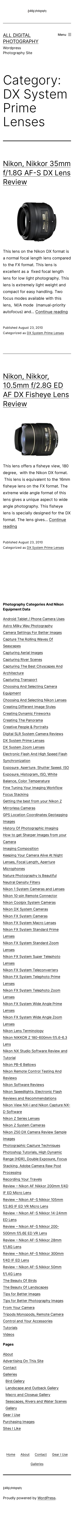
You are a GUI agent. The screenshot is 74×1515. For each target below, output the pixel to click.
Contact (10, 1368)
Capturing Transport (20, 680)
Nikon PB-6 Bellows (19, 1064)
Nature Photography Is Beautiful (30, 875)
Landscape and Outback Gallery (32, 1388)
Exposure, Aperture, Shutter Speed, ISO (36, 767)
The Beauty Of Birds (20, 1280)
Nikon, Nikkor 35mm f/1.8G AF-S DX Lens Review (37, 172)
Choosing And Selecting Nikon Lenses (35, 700)
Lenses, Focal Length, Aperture (29, 862)
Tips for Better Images (21, 1294)
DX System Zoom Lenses (24, 747)
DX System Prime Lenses (45, 333)
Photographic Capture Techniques (31, 1145)
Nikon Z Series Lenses (21, 1118)
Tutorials (10, 1328)
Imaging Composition (21, 848)
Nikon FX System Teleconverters (30, 970)
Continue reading (51, 311)
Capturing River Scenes (22, 659)
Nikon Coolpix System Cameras (29, 902)
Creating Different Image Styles (29, 707)
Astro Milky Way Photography (28, 626)
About (8, 1354)
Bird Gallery (15, 1381)
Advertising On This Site (23, 1361)
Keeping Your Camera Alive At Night (33, 855)
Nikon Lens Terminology (23, 1031)
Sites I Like (12, 1428)
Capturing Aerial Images (23, 653)
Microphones (14, 869)
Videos (8, 1334)
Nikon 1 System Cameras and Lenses (34, 889)
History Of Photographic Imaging (30, 828)
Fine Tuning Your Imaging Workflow (33, 788)
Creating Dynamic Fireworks (27, 713)
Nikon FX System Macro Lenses (29, 923)
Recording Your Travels (22, 1179)
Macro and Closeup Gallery (28, 1395)
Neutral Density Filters (21, 882)
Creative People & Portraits (25, 727)
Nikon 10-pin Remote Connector (30, 896)
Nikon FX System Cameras (25, 916)
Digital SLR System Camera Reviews (33, 734)
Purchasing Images (19, 1422)
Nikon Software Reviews (23, 1085)
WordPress (46, 1498)
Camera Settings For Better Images (32, 632)
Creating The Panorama (23, 720)
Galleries (10, 1374)
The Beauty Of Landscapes (25, 1287)
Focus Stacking (15, 794)
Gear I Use (11, 1415)
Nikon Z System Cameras (24, 1125)
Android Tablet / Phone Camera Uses (34, 619)
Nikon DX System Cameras (25, 909)
